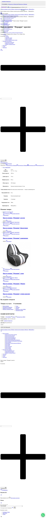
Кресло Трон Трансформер (10, 337)
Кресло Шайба (6, 30)
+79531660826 (8, 316)
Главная (2, 20)
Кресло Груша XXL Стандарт (11, 334)
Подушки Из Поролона (9, 350)
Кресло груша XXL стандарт (9, 18)
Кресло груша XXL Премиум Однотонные (11, 15)
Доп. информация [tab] (6, 167)
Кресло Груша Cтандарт (10, 335)
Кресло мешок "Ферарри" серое (13, 273)
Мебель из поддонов (7, 308)
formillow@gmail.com (6, 1)
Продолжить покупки (15, 497)
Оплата (6, 35)
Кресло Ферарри (8, 20)
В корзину (3, 160)
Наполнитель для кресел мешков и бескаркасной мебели (13, 32)
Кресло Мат (7, 345)
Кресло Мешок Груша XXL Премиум (12, 339)
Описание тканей (19, 310)
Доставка (7, 36)
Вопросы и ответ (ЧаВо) (21, 309)
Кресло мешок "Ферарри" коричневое (15, 238)
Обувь (4, 514)
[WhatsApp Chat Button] (43, 515)
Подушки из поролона (7, 307)
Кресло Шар (6, 31)
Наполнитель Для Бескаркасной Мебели (13, 343)
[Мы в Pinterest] (24, 10)
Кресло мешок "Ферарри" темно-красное (16, 294)
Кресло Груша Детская (8, 19)
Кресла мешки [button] (6, 333)
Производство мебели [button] (7, 349)
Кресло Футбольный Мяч (10, 338)
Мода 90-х (5, 513)
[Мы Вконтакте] (21, 10)
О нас (17, 306)
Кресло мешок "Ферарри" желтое (14, 218)
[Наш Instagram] (23, 10)
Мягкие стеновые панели (8, 309)
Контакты (5, 357)
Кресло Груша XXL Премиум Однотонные (13, 341)
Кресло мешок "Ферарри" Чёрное (14, 283)
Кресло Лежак (8, 347)
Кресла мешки (6, 306)
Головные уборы (6, 512)
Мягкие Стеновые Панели (10, 352)
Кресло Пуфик (6, 25)
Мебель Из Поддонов (9, 351)
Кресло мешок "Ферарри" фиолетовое (15, 228)
